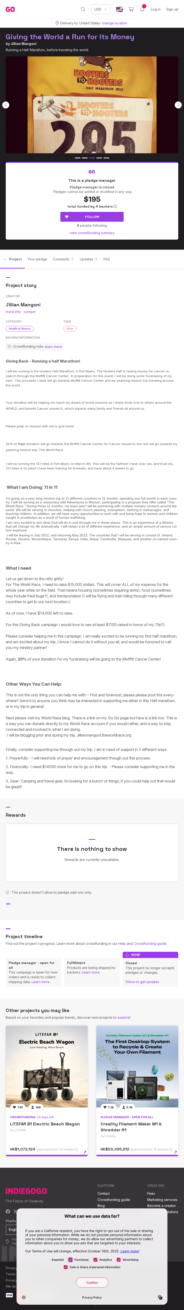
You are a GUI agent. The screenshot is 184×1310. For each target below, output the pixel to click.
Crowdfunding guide (150, 943)
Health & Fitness (20, 328)
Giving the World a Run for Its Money (70, 36)
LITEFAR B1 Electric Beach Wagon (45, 1124)
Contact (104, 1193)
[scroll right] (178, 105)
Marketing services (162, 1200)
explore (123, 1017)
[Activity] (142, 9)
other (69, 328)
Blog (101, 1206)
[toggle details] (87, 1154)
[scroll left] (5, 105)
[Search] (83, 9)
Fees (151, 1193)
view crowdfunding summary (92, 233)
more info (13, 312)
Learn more (41, 982)
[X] (15, 1211)
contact (29, 312)
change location (114, 23)
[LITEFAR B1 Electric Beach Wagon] (47, 1066)
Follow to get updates (142, 982)
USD (97, 9)
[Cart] (131, 9)
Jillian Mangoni (23, 44)
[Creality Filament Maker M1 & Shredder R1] (137, 1066)
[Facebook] (8, 1211)
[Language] (119, 9)
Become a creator (161, 1206)
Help (122, 943)
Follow (92, 217)
